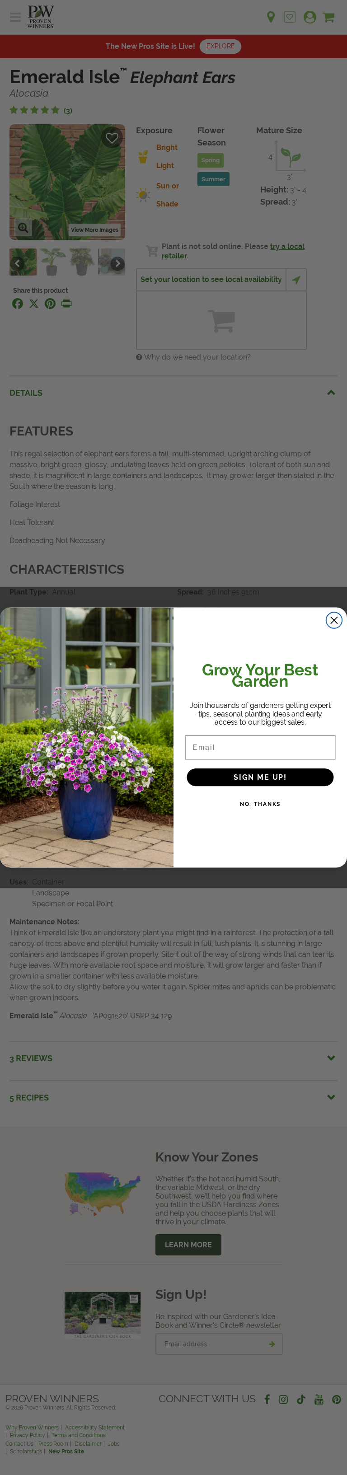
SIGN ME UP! (260, 777)
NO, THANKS (260, 804)
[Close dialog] (334, 620)
